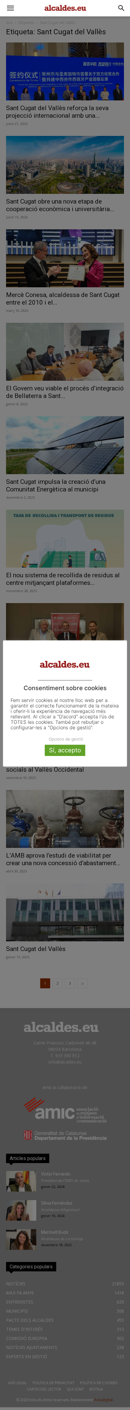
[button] (10, 8)
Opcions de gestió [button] (66, 739)
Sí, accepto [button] (65, 750)
